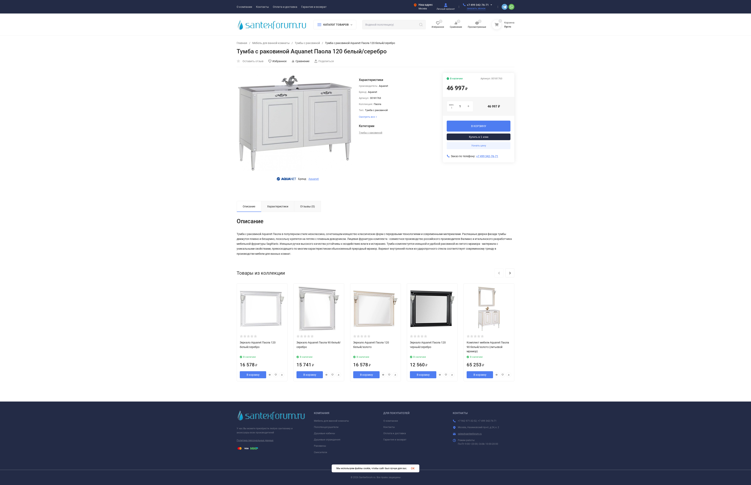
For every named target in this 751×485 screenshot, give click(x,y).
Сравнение (302, 61)
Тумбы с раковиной (307, 43)
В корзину (253, 374)
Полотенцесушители (326, 427)
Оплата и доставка (394, 433)
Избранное (279, 61)
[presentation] (498, 272)
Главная (242, 43)
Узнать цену (478, 145)
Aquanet (313, 179)
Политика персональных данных (255, 440)
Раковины (320, 445)
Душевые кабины (324, 433)
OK (413, 468)
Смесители (320, 452)
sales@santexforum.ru (470, 433)
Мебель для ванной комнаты (271, 43)
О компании (390, 420)
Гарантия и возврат (394, 439)
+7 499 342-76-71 (478, 4)
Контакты (389, 427)
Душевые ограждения (327, 439)
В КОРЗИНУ (478, 126)
